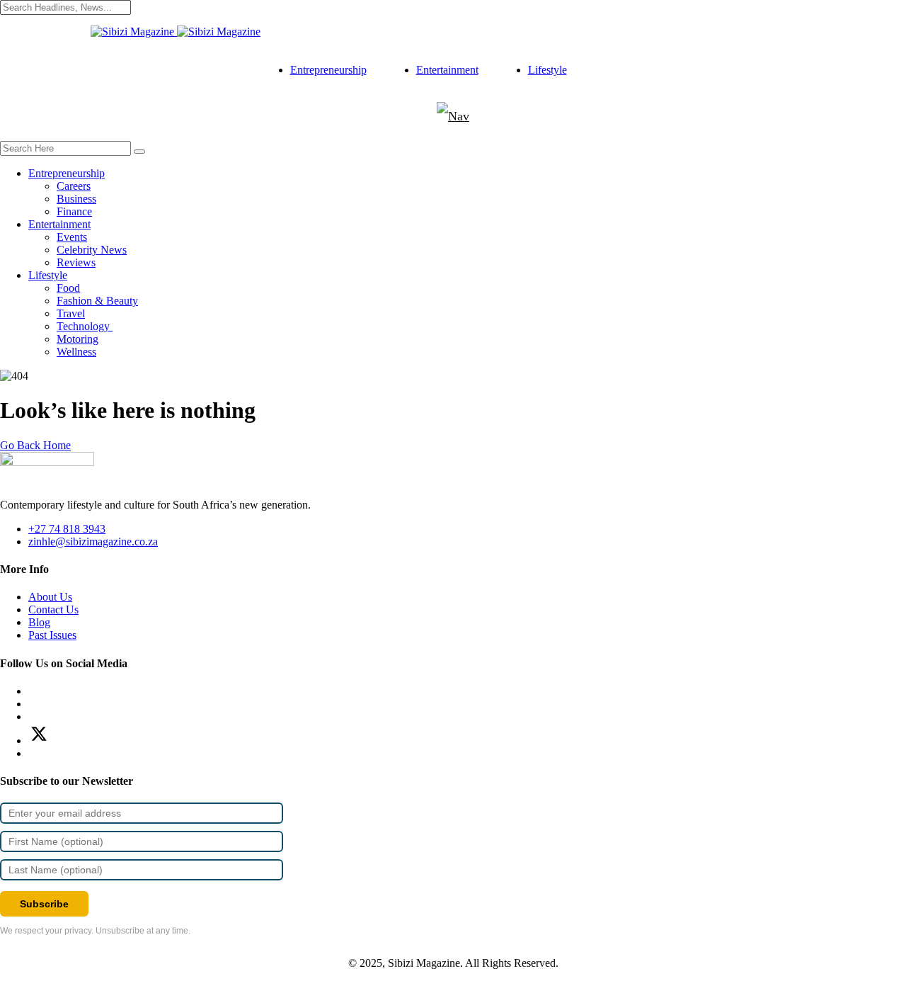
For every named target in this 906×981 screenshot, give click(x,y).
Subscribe (44, 903)
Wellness (76, 352)
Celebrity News (92, 250)
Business (76, 199)
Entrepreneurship (328, 70)
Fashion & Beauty (97, 301)
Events (72, 237)
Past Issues (52, 635)
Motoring (77, 339)
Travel (71, 313)
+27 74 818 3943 (66, 529)
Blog (39, 622)
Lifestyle (547, 70)
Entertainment (447, 70)
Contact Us (53, 609)
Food (68, 288)
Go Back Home (35, 445)
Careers (74, 186)
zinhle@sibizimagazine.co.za (93, 541)
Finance (74, 211)
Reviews (76, 262)
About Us (50, 597)
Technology (85, 326)
